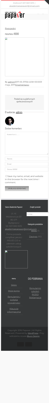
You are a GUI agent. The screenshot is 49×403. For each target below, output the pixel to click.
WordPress (33, 333)
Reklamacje (35, 297)
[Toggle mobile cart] (38, 12)
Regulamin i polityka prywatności (14, 299)
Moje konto (14, 291)
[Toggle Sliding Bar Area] (46, 2)
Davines (33, 236)
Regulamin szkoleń (35, 290)
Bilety (34, 231)
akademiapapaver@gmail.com (24, 6)
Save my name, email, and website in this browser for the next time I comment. (24, 179)
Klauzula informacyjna (14, 310)
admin (11, 82)
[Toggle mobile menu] (43, 12)
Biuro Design (33, 336)
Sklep (14, 285)
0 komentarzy (22, 85)
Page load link (8, 352)
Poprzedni (10, 28)
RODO (35, 294)
